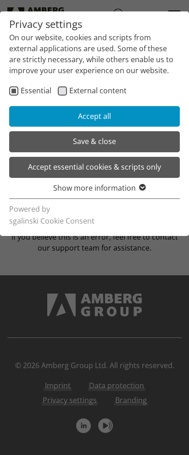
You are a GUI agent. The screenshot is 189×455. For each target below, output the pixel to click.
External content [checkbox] (98, 91)
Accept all (94, 116)
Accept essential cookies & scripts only (94, 167)
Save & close (94, 141)
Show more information (94, 188)
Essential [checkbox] (36, 91)
